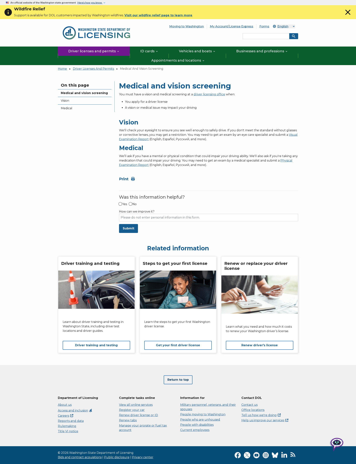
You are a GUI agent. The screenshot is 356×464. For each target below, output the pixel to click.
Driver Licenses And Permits (93, 68)
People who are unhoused (200, 419)
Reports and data (71, 421)
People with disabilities (197, 425)
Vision (65, 100)
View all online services (136, 405)
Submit (128, 228)
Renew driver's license (259, 345)
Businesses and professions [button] (262, 51)
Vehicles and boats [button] (197, 51)
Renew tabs (128, 420)
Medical (66, 108)
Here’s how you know (90, 2)
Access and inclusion (75, 410)
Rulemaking (67, 426)
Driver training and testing (96, 345)
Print (124, 179)
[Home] (96, 24)
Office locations (252, 410)
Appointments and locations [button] (178, 60)
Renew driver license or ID (138, 415)
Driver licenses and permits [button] (94, 51)
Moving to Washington (186, 26)
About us (65, 405)
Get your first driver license (178, 345)
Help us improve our (262, 420)
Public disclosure (116, 457)
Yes (124, 204)
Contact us (249, 405)
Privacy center (142, 457)
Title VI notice (68, 431)
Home (62, 68)
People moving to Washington (202, 414)
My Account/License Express (231, 26)
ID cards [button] (149, 51)
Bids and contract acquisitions (80, 457)
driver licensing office (209, 94)
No (134, 204)
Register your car (132, 410)
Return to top (178, 379)
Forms (264, 26)
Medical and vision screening (84, 93)
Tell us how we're (259, 415)
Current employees (194, 430)
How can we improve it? (136, 211)
